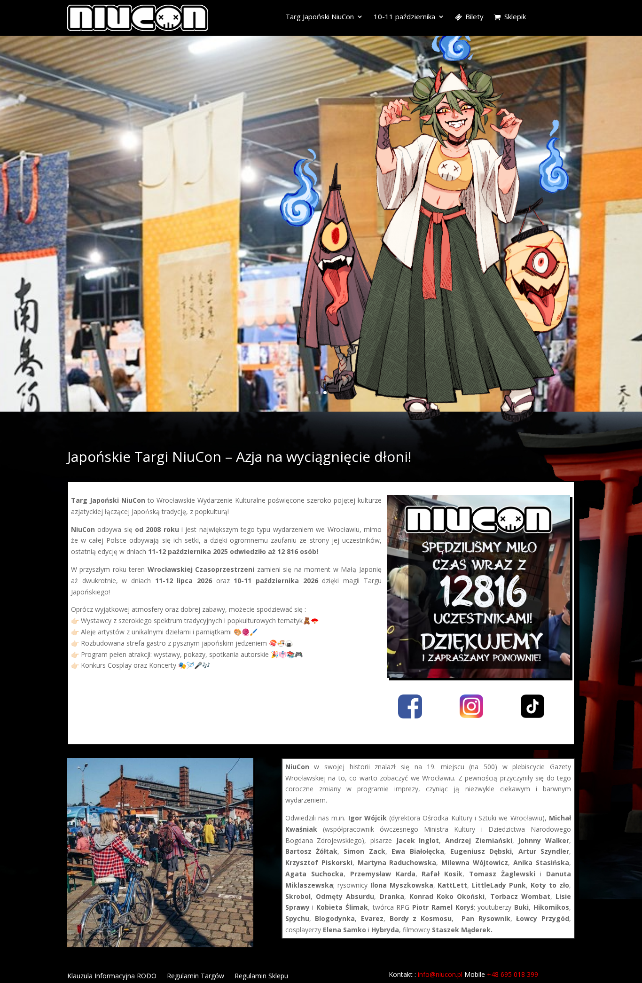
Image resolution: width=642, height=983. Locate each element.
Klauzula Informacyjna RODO (112, 976)
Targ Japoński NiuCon (319, 17)
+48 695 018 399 (512, 974)
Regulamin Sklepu (261, 976)
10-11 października (404, 17)
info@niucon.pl (440, 974)
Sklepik (515, 17)
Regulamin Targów (195, 976)
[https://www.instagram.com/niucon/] (471, 715)
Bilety (474, 17)
